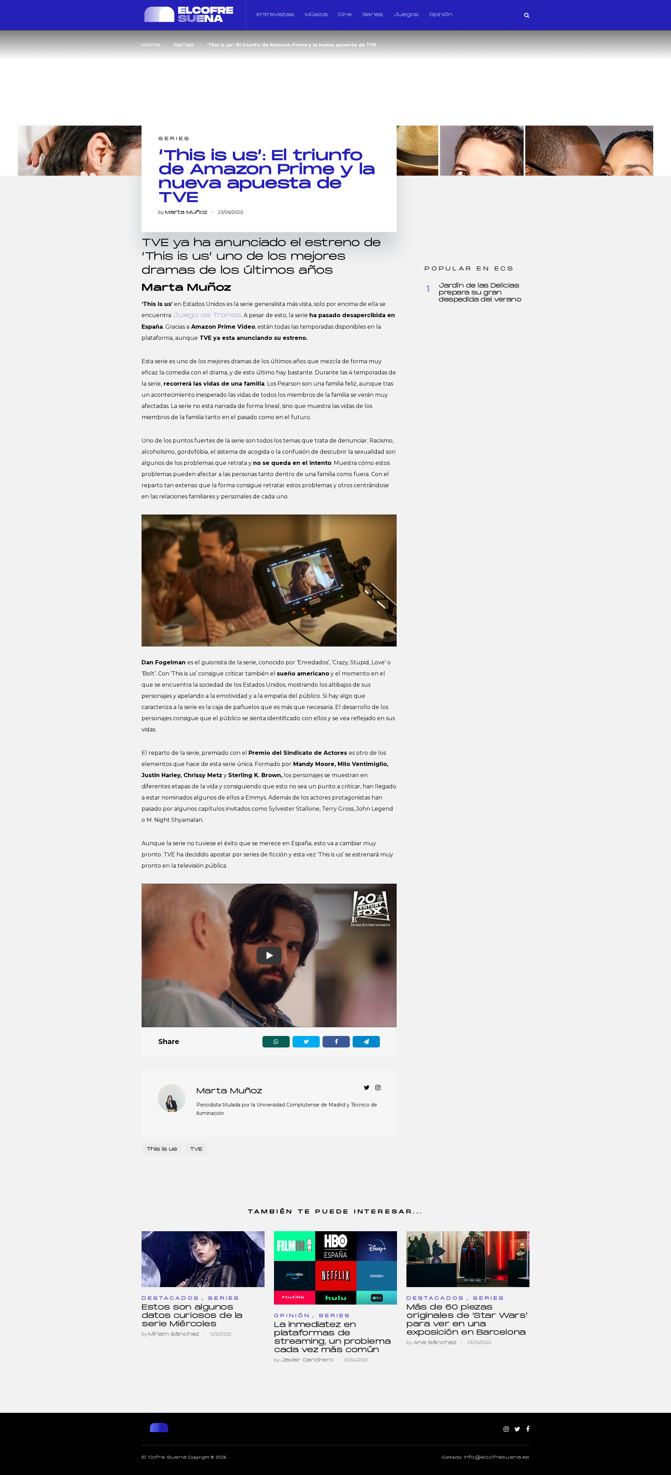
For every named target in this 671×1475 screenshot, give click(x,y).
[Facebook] (527, 1429)
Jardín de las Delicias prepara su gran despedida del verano (480, 293)
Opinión (441, 14)
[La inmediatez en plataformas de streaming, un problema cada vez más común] (335, 1268)
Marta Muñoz (186, 212)
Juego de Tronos (207, 315)
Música (316, 14)
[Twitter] (517, 1429)
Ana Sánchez (435, 1342)
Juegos (406, 14)
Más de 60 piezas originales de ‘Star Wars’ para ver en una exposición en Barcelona (467, 1320)
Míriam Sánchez (174, 1334)
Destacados (171, 1298)
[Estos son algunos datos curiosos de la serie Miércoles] (203, 1259)
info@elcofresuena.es (496, 1457)
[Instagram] (506, 1429)
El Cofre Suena (164, 1457)
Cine (345, 14)
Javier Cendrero (307, 1360)
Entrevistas (275, 14)
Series (372, 14)
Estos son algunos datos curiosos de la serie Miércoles (192, 1316)
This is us (161, 1149)
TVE (196, 1149)
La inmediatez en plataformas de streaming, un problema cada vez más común (332, 1337)
